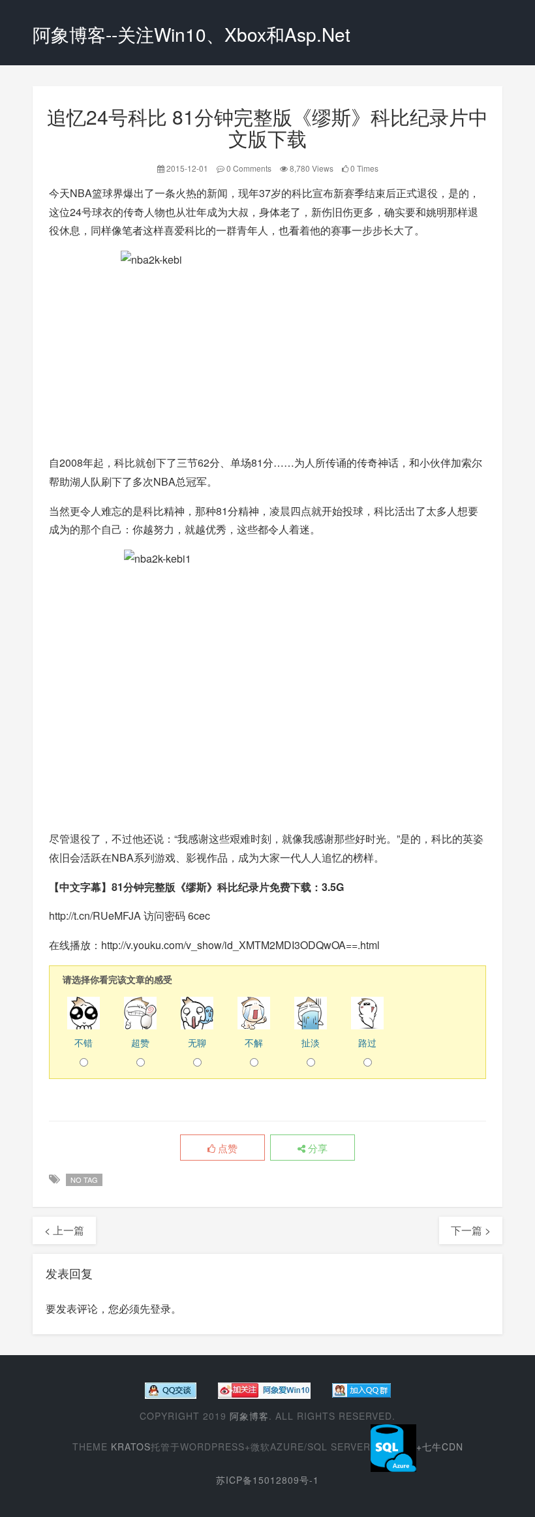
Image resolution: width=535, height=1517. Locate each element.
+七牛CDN (439, 1446)
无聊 (197, 1042)
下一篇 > (471, 1230)
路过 (367, 1042)
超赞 (140, 1042)
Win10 (287, 96)
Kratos (131, 1446)
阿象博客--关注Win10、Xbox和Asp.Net (191, 34)
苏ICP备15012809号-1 (267, 1479)
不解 (254, 1042)
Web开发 (228, 96)
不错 (83, 1042)
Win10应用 (351, 96)
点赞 (226, 1148)
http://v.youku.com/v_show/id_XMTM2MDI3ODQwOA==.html (240, 944)
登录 (160, 1308)
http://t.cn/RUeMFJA (95, 915)
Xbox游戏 (423, 96)
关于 (480, 96)
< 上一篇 (64, 1230)
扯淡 (310, 1042)
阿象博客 (249, 1415)
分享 (316, 1148)
